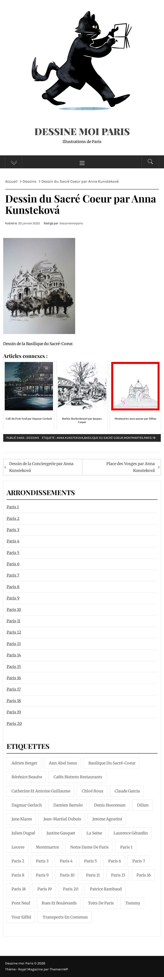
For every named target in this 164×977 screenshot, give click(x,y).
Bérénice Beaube (27, 776)
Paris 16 (14, 677)
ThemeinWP (59, 969)
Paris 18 (149, 438)
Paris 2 (13, 518)
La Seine (94, 833)
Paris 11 (13, 620)
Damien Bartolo (68, 805)
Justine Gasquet (61, 833)
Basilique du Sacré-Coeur (103, 438)
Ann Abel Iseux (63, 763)
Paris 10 (14, 609)
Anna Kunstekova (70, 438)
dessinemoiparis (71, 223)
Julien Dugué (23, 833)
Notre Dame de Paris (89, 847)
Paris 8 (13, 586)
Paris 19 (14, 712)
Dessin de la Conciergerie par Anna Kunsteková (41, 467)
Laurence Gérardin (131, 833)
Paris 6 (13, 563)
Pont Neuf (21, 903)
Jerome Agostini (107, 819)
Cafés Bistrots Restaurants (78, 776)
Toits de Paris (101, 903)
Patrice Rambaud (106, 889)
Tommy (132, 903)
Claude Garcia (127, 791)
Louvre (18, 847)
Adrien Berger (24, 763)
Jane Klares (22, 819)
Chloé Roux (92, 791)
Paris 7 (13, 575)
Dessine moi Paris (82, 131)
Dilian (143, 805)
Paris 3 (13, 529)
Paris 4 (13, 541)
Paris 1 (13, 507)
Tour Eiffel (21, 917)
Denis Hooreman (110, 805)
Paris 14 (14, 655)
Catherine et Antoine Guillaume (41, 791)
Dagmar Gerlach (27, 805)
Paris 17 (14, 689)
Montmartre (133, 438)
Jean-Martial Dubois (62, 819)
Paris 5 (13, 552)
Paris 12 (14, 632)
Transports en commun (65, 917)
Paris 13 (14, 643)
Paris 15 (14, 666)
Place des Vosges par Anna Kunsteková (130, 467)
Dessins (32, 438)
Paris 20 (14, 723)
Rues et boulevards (59, 903)
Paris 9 (13, 598)
